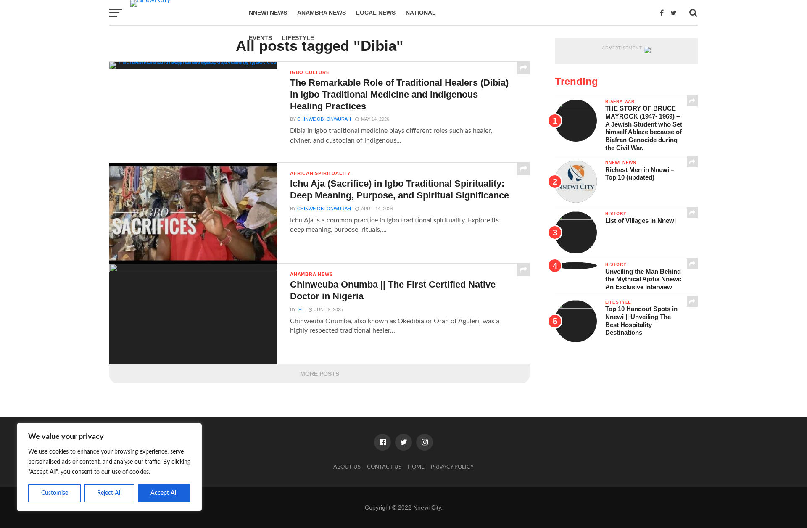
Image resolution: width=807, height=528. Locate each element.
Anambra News (321, 12)
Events (260, 37)
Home (416, 467)
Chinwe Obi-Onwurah (324, 118)
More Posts (319, 373)
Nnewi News (268, 12)
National (421, 12)
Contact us (384, 467)
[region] (109, 467)
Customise (54, 493)
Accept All (163, 493)
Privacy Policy (452, 467)
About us (347, 467)
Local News (376, 12)
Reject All (109, 493)
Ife (300, 309)
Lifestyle (298, 37)
